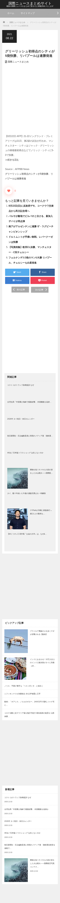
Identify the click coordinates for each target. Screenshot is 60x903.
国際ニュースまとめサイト (30, 3)
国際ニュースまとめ (18, 61)
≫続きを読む (12, 159)
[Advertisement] (30, 99)
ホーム (10, 13)
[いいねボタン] (8, 191)
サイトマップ (28, 13)
